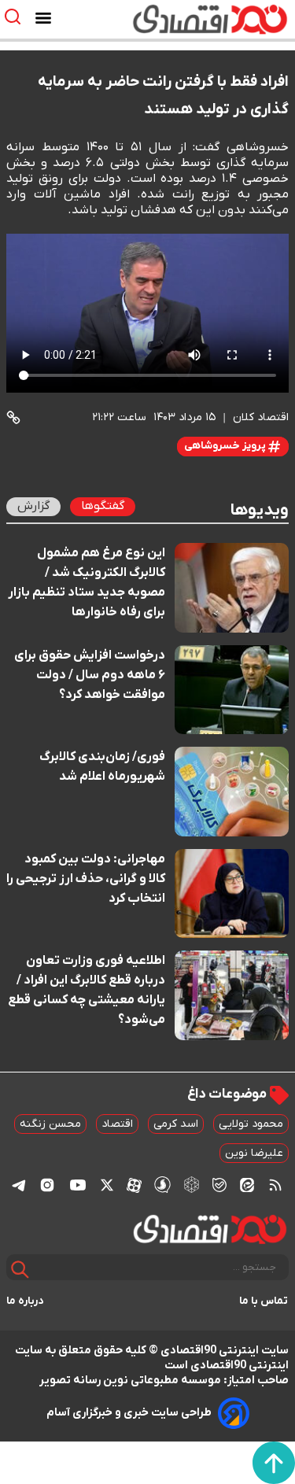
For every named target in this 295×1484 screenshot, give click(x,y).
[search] (16, 17)
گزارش (33, 506)
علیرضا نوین (254, 1153)
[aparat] (134, 1185)
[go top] (274, 1463)
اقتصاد (117, 1124)
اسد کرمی (175, 1124)
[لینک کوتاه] (13, 417)
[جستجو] (20, 1269)
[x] (107, 1185)
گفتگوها (102, 506)
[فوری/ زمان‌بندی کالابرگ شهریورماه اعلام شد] (232, 791)
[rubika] (191, 1184)
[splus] (162, 1184)
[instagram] (47, 1185)
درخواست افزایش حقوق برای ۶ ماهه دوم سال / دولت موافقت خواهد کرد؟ (89, 675)
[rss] (275, 1185)
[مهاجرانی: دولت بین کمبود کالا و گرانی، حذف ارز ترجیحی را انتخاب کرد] (232, 894)
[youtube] (77, 1185)
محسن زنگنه (50, 1124)
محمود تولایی (251, 1124)
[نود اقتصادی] (191, 19)
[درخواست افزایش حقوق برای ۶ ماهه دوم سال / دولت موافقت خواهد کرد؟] (232, 690)
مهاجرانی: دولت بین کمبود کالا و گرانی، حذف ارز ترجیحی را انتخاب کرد (85, 878)
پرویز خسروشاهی (226, 445)
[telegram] (19, 1184)
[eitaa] (247, 1185)
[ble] (219, 1185)
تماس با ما (264, 1301)
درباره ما (25, 1301)
